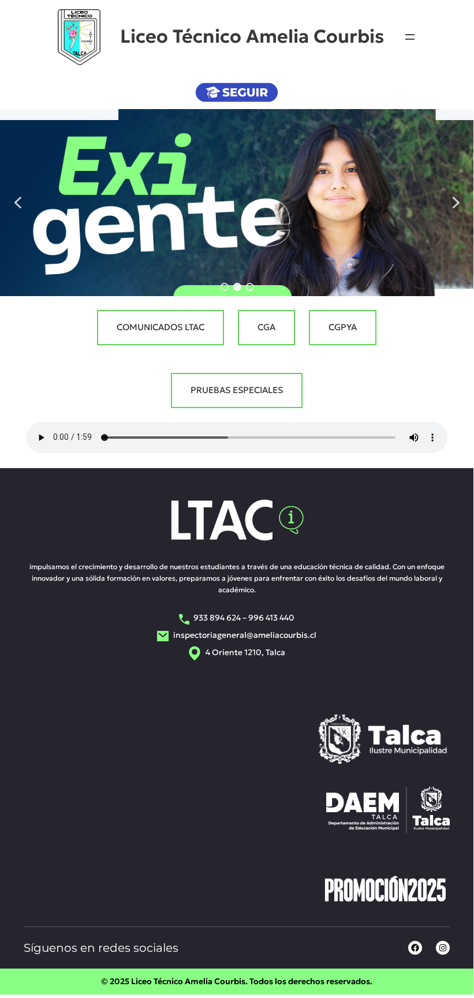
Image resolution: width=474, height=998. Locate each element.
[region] (237, 202)
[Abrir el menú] (410, 37)
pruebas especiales (237, 389)
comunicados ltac (160, 327)
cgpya (343, 327)
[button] (18, 202)
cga (266, 327)
